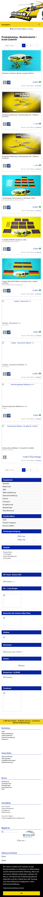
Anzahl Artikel (17, 29)
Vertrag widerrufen (7, 735)
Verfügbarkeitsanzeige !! (9, 760)
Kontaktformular (8, 504)
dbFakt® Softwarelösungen (21, 723)
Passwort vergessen (9, 523)
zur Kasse (30, 29)
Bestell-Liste (7, 486)
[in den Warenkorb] (8, 82)
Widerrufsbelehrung (9, 492)
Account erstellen (8, 526)
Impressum (6, 501)
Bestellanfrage (7, 507)
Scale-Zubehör (9, 39)
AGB (4, 489)
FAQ (3, 789)
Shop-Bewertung (8, 510)
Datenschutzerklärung (10, 495)
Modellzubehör (27, 37)
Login (4, 520)
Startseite (6, 483)
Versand (39, 85)
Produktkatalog (10, 37)
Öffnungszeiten (6, 758)
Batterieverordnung (7, 762)
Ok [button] (22, 893)
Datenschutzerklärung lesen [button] (13, 888)
